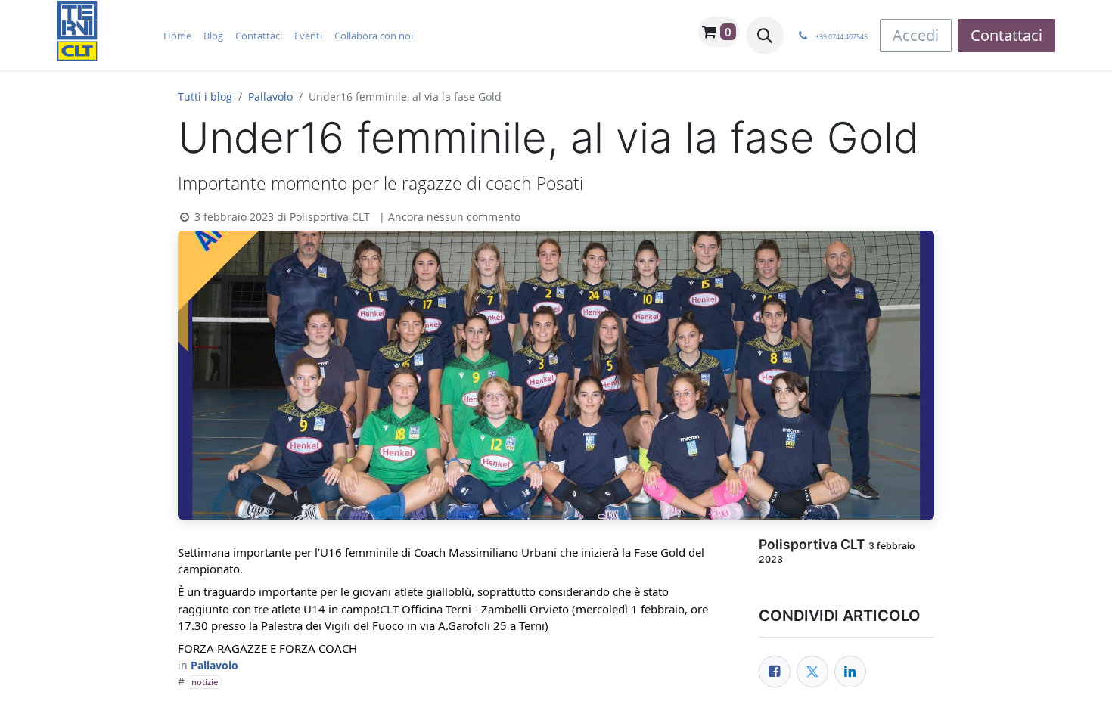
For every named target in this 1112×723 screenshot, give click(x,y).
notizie (204, 682)
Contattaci (1006, 35)
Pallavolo (270, 96)
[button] (765, 35)
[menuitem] (177, 35)
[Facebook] (775, 671)
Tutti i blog (205, 96)
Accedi (916, 35)
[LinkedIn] (850, 671)
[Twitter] (812, 671)
